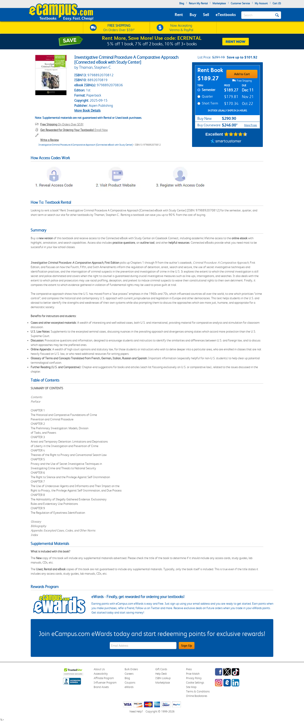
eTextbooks (226, 14)
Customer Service (240, 3)
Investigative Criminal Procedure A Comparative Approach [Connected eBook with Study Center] (86, 144)
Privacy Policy (194, 678)
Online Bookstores (196, 696)
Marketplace (219, 3)
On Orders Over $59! (61, 124)
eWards (129, 687)
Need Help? (136, 711)
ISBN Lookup (163, 678)
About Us (99, 669)
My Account (261, 3)
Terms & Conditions (198, 691)
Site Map (191, 687)
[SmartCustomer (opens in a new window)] (225, 141)
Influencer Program (105, 682)
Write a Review (49, 140)
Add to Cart (242, 74)
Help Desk (161, 673)
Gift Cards (161, 669)
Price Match (193, 673)
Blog (181, 3)
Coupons (130, 682)
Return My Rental (198, 3)
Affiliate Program (104, 678)
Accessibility (101, 673)
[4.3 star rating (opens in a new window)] (235, 134)
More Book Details (87, 110)
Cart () (277, 3)
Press (189, 669)
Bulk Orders (131, 669)
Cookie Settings (195, 682)
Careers (129, 673)
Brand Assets (101, 687)
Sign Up (186, 645)
